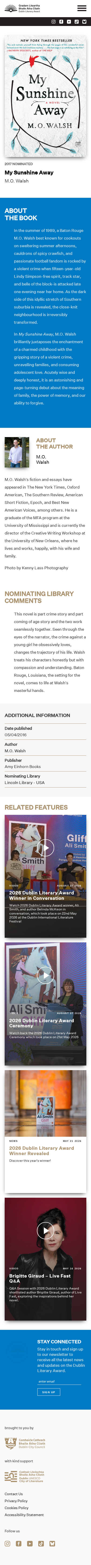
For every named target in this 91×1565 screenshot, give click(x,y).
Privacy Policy (16, 1501)
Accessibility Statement (24, 1515)
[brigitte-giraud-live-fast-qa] (45, 1259)
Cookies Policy (16, 1508)
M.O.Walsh (42, 459)
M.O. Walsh (17, 181)
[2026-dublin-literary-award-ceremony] (45, 1003)
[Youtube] (69, 22)
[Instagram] (54, 22)
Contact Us (14, 1494)
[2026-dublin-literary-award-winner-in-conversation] (45, 876)
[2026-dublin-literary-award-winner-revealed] (45, 1131)
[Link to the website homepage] (33, 9)
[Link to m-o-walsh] (17, 452)
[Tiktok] (77, 22)
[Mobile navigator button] (81, 8)
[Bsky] (84, 22)
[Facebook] (61, 22)
